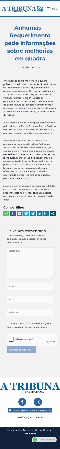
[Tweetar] (26, 213)
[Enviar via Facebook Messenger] (19, 213)
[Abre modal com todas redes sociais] (53, 213)
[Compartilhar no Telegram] (33, 213)
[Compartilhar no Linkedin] (39, 213)
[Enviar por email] (46, 213)
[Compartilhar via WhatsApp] (6, 213)
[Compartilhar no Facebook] (13, 213)
